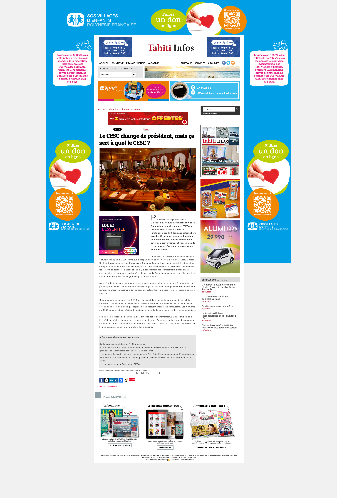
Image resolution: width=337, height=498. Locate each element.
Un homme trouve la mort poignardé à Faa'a (216, 297)
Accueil (104, 63)
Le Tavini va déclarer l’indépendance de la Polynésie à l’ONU (219, 315)
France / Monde (135, 63)
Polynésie (117, 63)
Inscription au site (187, 460)
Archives (213, 63)
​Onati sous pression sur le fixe (217, 306)
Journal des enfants (131, 109)
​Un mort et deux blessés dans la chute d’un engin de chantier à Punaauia (219, 287)
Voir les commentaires (108, 387)
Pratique (186, 63)
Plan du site (162, 460)
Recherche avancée (210, 113)
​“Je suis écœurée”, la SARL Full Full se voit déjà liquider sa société (219, 326)
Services (199, 63)
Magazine (153, 63)
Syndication (175, 460)
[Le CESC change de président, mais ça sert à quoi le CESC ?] (148, 148)
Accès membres (151, 460)
